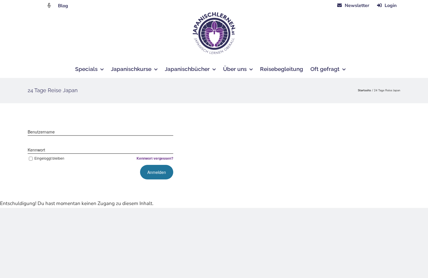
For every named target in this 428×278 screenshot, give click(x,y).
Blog (63, 6)
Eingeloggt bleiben (49, 158)
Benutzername (41, 132)
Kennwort (36, 150)
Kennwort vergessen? (155, 158)
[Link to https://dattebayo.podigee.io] (49, 5)
